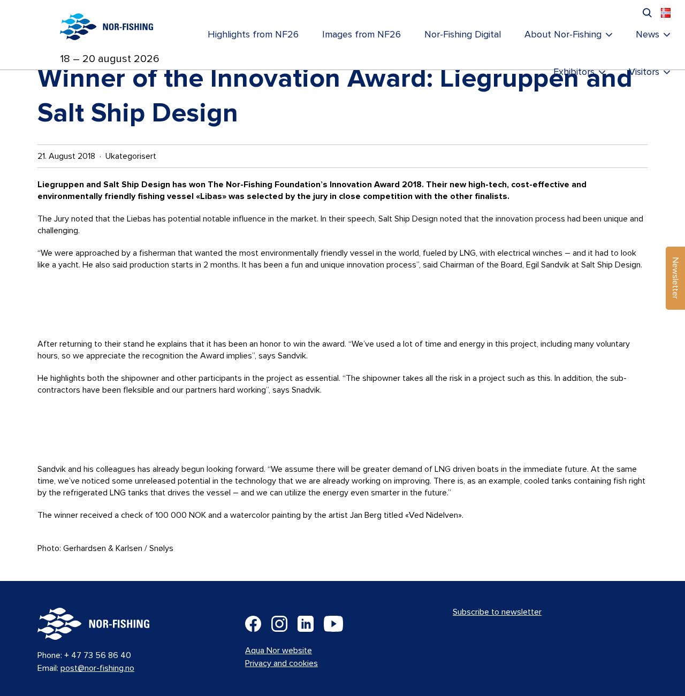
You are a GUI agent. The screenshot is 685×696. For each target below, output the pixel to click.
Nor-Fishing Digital (462, 35)
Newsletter (675, 278)
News (647, 35)
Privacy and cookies (281, 663)
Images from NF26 (361, 35)
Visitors (644, 72)
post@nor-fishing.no (97, 668)
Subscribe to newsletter (497, 612)
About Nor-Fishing (563, 35)
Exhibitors (574, 72)
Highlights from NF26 (253, 35)
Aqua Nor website (278, 650)
